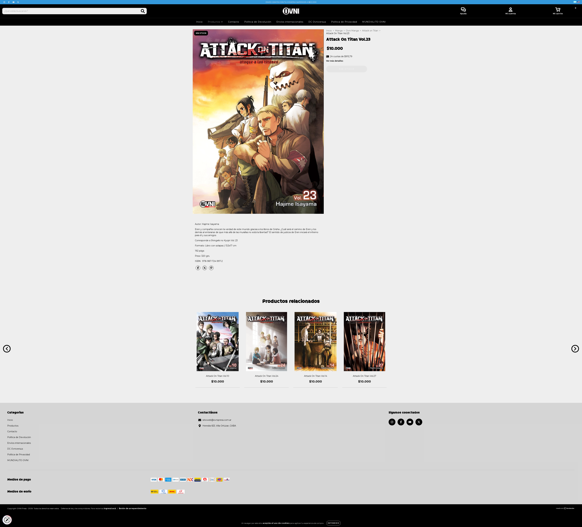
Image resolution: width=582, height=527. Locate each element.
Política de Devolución (257, 21)
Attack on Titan (370, 30)
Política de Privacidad (344, 21)
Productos (214, 21)
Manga (339, 30)
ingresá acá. (110, 508)
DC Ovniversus (317, 21)
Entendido (333, 523)
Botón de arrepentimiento (132, 508)
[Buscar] (142, 11)
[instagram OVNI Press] (4, 2)
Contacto (233, 21)
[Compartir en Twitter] (204, 269)
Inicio (199, 21)
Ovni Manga (352, 30)
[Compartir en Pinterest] (211, 269)
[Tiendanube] (565, 509)
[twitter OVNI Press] (18, 2)
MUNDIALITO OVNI (374, 21)
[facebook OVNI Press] (9, 2)
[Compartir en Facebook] (198, 269)
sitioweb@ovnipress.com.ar (216, 420)
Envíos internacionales (289, 21)
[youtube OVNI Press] (14, 2)
